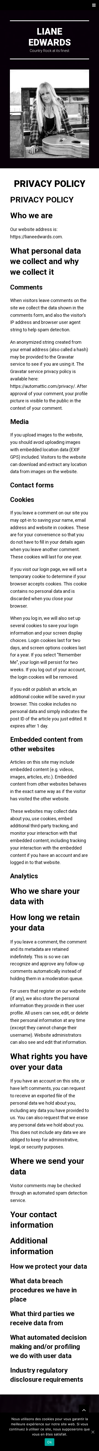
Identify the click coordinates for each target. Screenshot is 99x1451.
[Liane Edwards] (49, 114)
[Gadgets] (84, 1410)
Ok (49, 1442)
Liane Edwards (49, 37)
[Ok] (92, 1431)
